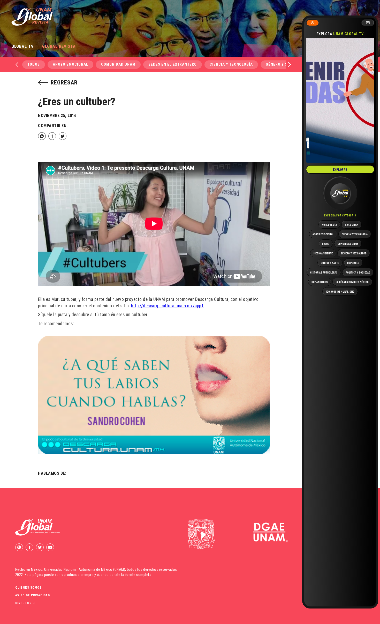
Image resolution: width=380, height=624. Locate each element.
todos (33, 64)
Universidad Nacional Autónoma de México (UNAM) (84, 569)
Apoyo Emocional (70, 64)
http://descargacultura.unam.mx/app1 (167, 305)
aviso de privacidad (32, 595)
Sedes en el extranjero (172, 64)
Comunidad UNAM (118, 64)
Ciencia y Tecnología (231, 64)
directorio (25, 603)
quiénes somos (28, 587)
